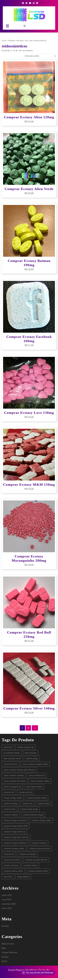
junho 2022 (7, 908)
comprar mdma (30, 865)
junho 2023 (7, 895)
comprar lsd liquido (27, 854)
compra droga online (13, 798)
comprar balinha (11, 815)
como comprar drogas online (35, 764)
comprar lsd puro (11, 865)
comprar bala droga (29, 809)
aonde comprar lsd (25, 747)
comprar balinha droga (33, 815)
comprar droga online (41, 820)
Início (4, 41)
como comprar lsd (37, 775)
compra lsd (27, 803)
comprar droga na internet (15, 820)
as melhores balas (12, 753)
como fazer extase (34, 786)
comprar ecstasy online (14, 848)
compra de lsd (25, 792)
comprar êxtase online (38, 871)
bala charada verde (12, 758)
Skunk (4, 961)
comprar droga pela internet (16, 837)
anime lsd (8, 747)
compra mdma (43, 803)
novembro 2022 (9, 904)
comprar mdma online (13, 871)
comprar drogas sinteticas (15, 843)
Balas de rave (8, 944)
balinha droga (32, 758)
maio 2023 (6, 899)
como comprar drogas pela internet (19, 770)
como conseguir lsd (12, 786)
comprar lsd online (12, 860)
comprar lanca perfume (39, 848)
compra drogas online (36, 798)
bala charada (30, 753)
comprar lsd (9, 854)
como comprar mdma (40, 781)
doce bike (8, 876)
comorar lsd (9, 792)
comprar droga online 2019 (16, 826)
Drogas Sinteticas (9, 952)
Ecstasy (5, 957)
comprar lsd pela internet (36, 860)
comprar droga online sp (14, 831)
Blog (4, 948)
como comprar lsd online (14, 781)
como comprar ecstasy (14, 775)
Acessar (5, 926)
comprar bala (9, 809)
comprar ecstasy (39, 843)
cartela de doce (10, 764)
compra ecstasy (11, 803)
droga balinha (23, 876)
